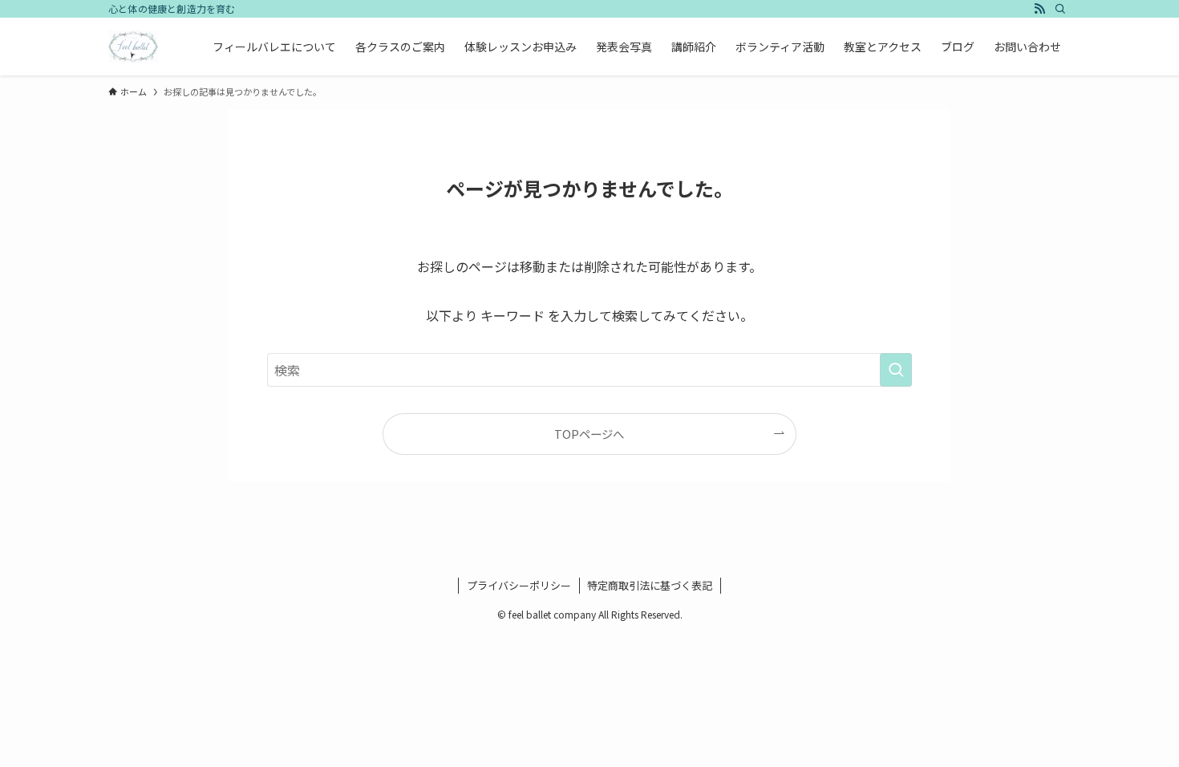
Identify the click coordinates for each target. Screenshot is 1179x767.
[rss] (1039, 9)
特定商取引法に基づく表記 (649, 585)
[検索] (1060, 9)
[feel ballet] (133, 46)
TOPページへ (589, 433)
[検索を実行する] (896, 370)
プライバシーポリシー (519, 585)
